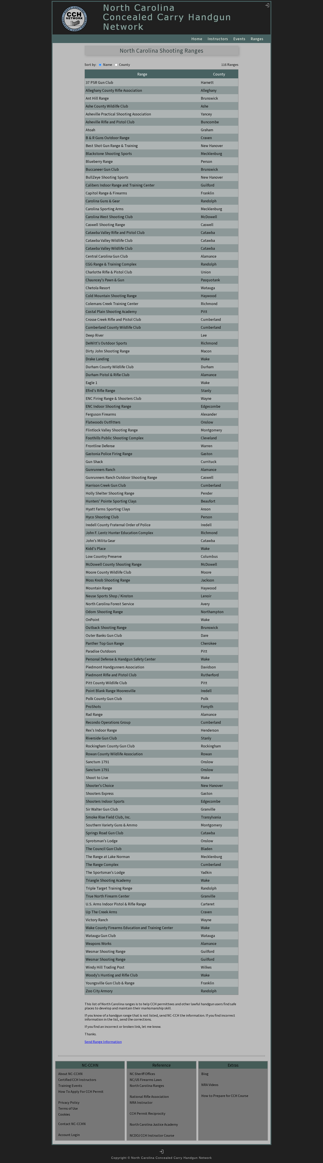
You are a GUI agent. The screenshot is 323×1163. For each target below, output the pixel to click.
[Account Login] (267, 5)
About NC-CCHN (70, 1073)
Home (196, 38)
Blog (205, 1073)
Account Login (69, 1134)
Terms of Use (68, 1108)
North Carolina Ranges (147, 1085)
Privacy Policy (69, 1102)
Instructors (218, 38)
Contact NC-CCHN (72, 1124)
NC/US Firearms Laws (146, 1079)
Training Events (70, 1085)
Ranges (257, 38)
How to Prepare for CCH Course (224, 1095)
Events (239, 38)
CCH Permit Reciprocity (147, 1113)
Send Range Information (103, 1041)
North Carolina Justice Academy (154, 1124)
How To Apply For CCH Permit (80, 1091)
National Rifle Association (149, 1096)
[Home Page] (74, 19)
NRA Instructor (141, 1102)
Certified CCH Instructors (77, 1079)
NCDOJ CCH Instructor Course (152, 1135)
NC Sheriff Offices (142, 1073)
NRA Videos (209, 1084)
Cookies (64, 1114)
